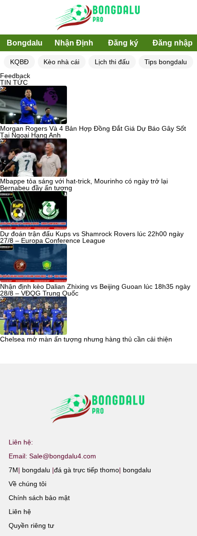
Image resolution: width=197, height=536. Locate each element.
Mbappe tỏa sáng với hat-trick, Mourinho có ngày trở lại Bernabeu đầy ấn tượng (84, 184)
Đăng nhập (173, 43)
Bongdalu (25, 43)
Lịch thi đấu (112, 62)
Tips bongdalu (165, 62)
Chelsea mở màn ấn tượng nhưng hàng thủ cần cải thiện (86, 339)
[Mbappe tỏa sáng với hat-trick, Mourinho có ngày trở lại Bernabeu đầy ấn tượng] (33, 158)
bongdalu (36, 470)
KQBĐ (19, 62)
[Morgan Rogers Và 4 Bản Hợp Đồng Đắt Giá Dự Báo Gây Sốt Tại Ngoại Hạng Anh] (33, 105)
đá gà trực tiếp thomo (86, 470)
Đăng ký (123, 43)
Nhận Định (74, 43)
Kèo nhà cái (61, 62)
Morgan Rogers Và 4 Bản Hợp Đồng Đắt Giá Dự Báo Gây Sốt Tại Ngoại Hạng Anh (93, 131)
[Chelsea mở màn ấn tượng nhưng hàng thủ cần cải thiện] (33, 316)
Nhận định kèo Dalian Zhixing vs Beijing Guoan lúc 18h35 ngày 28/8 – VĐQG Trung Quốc (95, 290)
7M (13, 470)
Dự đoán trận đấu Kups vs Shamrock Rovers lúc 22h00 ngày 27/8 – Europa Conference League (92, 237)
